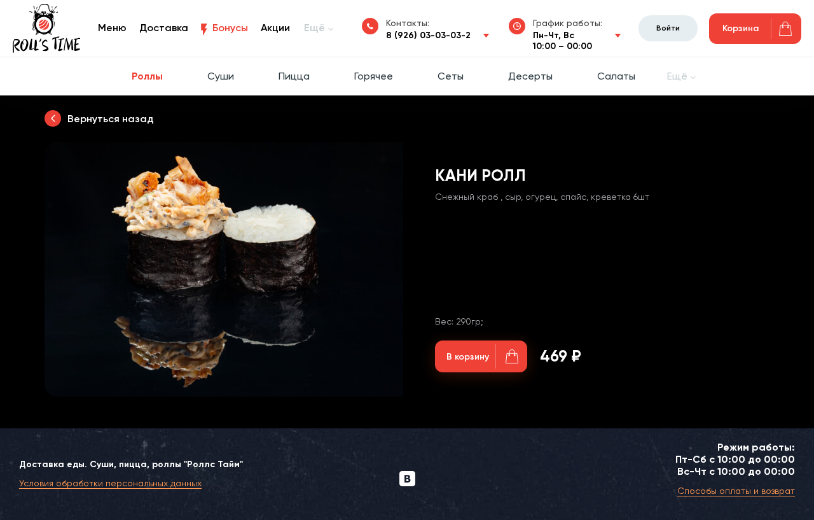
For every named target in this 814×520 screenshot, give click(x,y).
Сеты (451, 76)
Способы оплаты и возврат (736, 491)
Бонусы (230, 28)
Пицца (294, 76)
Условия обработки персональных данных (110, 483)
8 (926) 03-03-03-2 (428, 35)
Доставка (163, 28)
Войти (668, 28)
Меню (112, 28)
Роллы (147, 76)
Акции (275, 28)
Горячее (373, 76)
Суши (220, 76)
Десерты (530, 76)
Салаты (616, 76)
